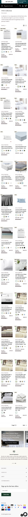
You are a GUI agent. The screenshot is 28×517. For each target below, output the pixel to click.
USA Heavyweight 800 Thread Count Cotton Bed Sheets (20, 45)
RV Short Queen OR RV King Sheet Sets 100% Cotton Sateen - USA (6, 115)
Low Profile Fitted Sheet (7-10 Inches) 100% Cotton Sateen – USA (7, 178)
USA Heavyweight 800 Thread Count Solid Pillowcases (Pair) (6, 81)
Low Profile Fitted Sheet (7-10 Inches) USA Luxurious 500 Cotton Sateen (20, 178)
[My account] (22, 6)
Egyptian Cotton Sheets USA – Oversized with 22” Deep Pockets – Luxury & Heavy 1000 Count (7, 46)
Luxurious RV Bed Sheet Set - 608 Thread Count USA (19, 244)
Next (24, 425)
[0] (25, 6)
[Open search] (20, 6)
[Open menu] (2, 5)
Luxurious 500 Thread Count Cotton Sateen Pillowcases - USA (20, 211)
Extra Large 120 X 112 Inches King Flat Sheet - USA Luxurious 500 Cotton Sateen (6, 212)
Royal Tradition (4, 78)
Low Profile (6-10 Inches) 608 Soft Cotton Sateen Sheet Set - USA (20, 310)
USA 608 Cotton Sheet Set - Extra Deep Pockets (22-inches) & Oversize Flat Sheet (21, 276)
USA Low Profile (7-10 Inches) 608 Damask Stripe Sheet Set (6, 309)
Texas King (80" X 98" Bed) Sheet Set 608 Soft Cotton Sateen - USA (20, 377)
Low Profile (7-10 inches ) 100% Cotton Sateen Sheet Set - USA (20, 82)
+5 (10, 247)
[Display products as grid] (23, 25)
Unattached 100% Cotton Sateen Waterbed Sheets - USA (20, 115)
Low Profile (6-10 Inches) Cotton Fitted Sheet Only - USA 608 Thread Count (6, 343)
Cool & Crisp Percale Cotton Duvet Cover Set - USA (6, 409)
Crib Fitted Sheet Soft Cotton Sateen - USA (20, 147)
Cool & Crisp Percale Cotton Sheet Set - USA (6, 244)
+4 (24, 346)
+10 (11, 51)
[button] (4, 57)
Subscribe (6, 494)
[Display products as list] (26, 25)
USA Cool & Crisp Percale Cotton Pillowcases (5, 276)
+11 (24, 281)
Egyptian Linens (4, 41)
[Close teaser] (17, 3)
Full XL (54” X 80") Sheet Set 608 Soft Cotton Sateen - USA (20, 343)
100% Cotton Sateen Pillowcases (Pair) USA (7, 147)
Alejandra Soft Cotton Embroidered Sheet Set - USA (21, 409)
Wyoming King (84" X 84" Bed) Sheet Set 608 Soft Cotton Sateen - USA (6, 377)
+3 (10, 183)
